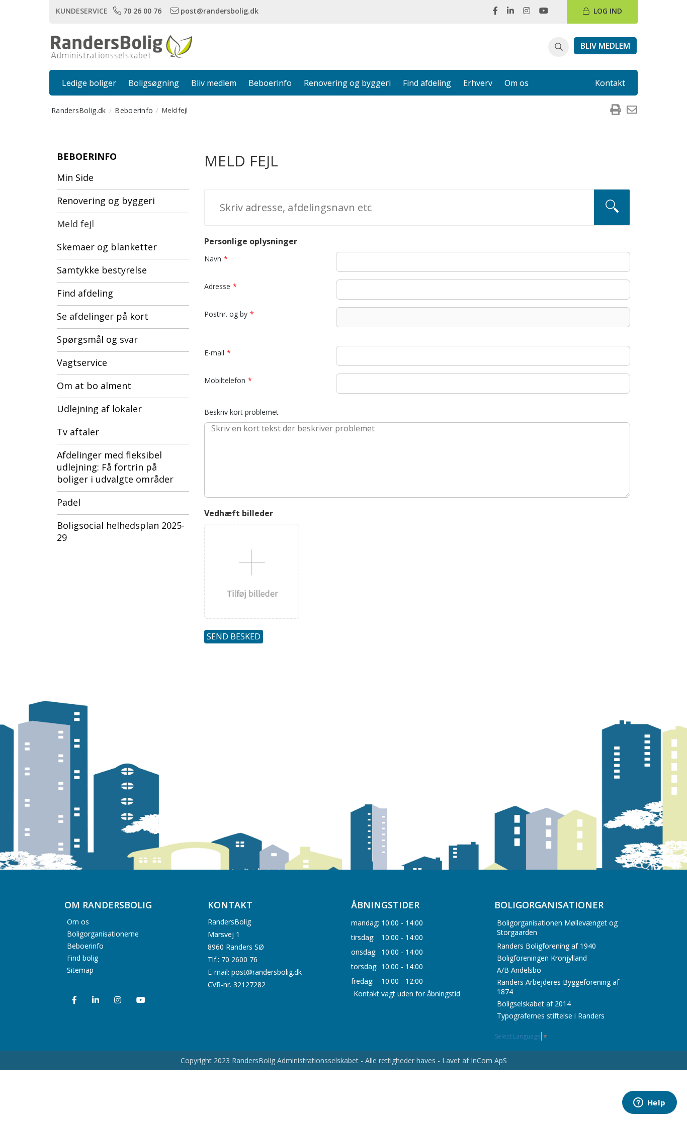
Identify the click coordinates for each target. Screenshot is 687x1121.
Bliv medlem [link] (213, 82)
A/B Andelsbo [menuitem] (519, 970)
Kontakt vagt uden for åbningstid (407, 993)
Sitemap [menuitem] (80, 970)
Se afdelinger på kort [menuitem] (102, 316)
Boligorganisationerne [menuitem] (103, 934)
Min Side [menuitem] (75, 177)
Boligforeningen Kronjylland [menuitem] (542, 958)
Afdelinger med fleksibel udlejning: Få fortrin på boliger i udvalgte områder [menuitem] (115, 467)
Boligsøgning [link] (153, 82)
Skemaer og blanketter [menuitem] (107, 247)
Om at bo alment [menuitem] (94, 386)
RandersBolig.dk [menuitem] (78, 110)
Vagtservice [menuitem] (82, 362)
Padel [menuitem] (68, 502)
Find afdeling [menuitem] (85, 293)
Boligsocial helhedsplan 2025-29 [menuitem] (121, 531)
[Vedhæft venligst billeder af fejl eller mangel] (251, 571)
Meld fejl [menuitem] (75, 224)
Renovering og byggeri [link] (347, 82)
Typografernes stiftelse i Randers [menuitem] (551, 1015)
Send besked (234, 636)
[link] (138, 11)
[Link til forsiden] (121, 45)
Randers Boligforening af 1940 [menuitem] (546, 946)
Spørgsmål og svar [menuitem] (97, 339)
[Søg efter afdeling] (611, 207)
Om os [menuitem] (78, 921)
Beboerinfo (87, 156)
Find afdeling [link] (427, 82)
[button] (558, 47)
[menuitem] (615, 110)
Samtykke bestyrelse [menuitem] (102, 270)
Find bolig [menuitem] (82, 958)
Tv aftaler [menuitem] (78, 432)
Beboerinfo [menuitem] (134, 110)
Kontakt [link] (610, 82)
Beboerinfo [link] (270, 82)
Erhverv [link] (477, 82)
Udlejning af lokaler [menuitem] (99, 409)
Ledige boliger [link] (89, 82)
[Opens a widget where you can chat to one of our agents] (649, 1103)
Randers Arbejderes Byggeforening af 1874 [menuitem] (558, 986)
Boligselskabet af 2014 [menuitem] (534, 1003)
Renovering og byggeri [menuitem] (106, 201)
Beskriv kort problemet (241, 412)
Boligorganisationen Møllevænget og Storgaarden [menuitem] (557, 927)
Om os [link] (516, 82)
